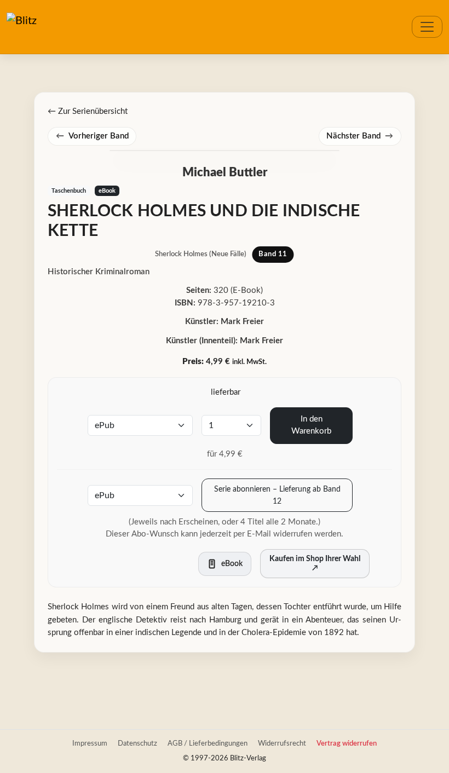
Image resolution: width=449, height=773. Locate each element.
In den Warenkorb (311, 425)
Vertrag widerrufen (346, 743)
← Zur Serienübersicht (88, 111)
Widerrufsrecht (282, 743)
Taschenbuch (68, 191)
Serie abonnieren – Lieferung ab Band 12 (277, 495)
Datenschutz (137, 743)
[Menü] (427, 27)
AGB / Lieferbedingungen (207, 743)
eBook (107, 191)
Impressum (89, 743)
